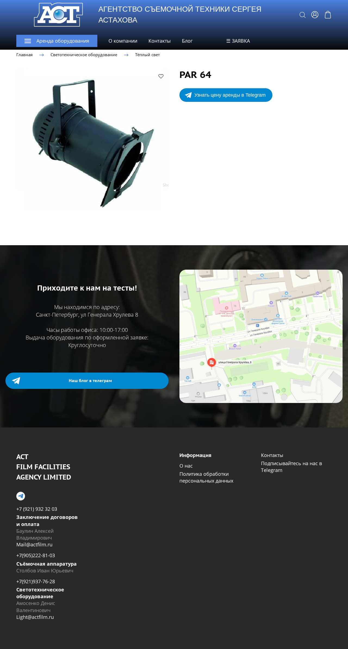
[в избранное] (161, 76)
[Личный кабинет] (315, 14)
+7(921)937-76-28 (35, 581)
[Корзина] (328, 14)
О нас (186, 465)
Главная (24, 54)
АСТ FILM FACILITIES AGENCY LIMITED (43, 466)
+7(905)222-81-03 (35, 555)
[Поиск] (303, 14)
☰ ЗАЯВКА (238, 40)
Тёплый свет (147, 54)
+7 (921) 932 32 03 (36, 509)
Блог (187, 40)
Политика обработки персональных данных (206, 477)
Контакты (159, 40)
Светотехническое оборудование (84, 54)
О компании (122, 40)
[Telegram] (20, 496)
